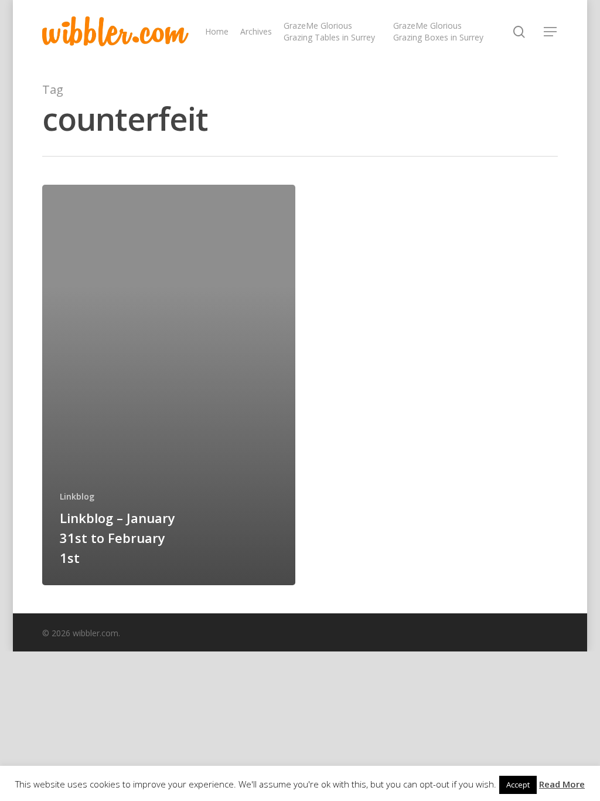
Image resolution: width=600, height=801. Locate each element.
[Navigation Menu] (551, 32)
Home (217, 31)
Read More (562, 784)
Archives (256, 31)
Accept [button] (518, 784)
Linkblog (77, 496)
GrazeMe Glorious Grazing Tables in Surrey (329, 31)
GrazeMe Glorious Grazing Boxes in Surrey (438, 31)
